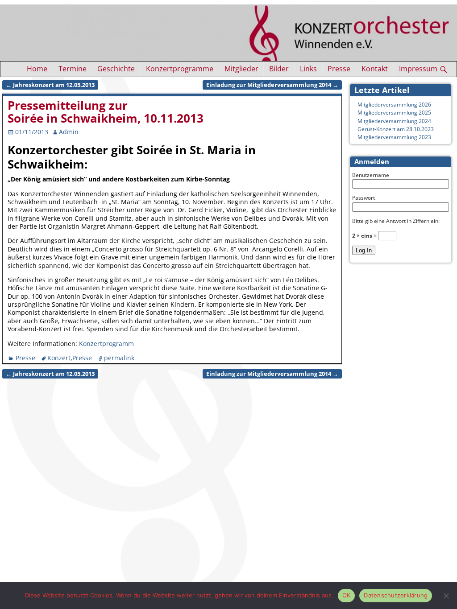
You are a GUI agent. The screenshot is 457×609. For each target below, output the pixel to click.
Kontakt (374, 69)
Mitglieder (241, 69)
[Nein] (445, 595)
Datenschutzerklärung (396, 595)
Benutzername (370, 175)
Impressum (418, 69)
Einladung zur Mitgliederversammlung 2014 (272, 85)
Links (308, 69)
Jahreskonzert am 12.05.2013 (50, 85)
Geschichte (116, 69)
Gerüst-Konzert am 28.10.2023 (395, 129)
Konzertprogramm (106, 343)
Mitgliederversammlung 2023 (394, 137)
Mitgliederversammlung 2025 (394, 112)
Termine (72, 69)
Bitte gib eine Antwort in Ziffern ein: (396, 221)
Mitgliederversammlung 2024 (394, 121)
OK (346, 595)
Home (37, 69)
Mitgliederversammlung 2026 (394, 104)
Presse (339, 69)
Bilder (279, 69)
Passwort (363, 198)
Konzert (59, 358)
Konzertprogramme (179, 69)
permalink (119, 358)
